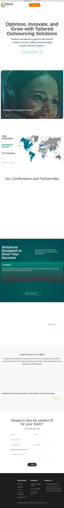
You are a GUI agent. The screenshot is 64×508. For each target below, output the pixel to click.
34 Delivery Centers (7, 146)
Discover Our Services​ (31, 52)
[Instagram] (52, 495)
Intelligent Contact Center (17, 110)
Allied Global (21, 480)
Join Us (38, 1)
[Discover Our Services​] (41, 52)
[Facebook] (45, 495)
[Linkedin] (49, 495)
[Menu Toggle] (60, 5)
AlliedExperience (28, 1)
